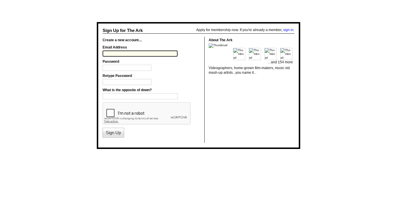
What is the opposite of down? (127, 90)
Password (111, 62)
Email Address (115, 47)
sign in (288, 30)
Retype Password (117, 76)
